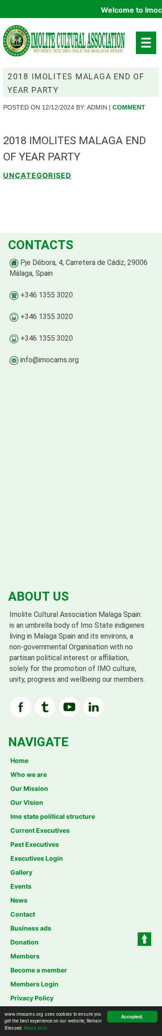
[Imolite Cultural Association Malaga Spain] (65, 45)
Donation (24, 942)
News (18, 900)
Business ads (30, 928)
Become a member (38, 970)
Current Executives (40, 830)
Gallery (21, 872)
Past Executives (34, 844)
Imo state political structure (52, 816)
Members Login (34, 984)
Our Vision (26, 802)
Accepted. (132, 1016)
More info (35, 1028)
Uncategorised (37, 175)
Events (21, 886)
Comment (128, 107)
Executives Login (36, 858)
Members (25, 956)
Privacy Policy (32, 998)
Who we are (28, 774)
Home (19, 760)
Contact (22, 914)
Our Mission (29, 788)
